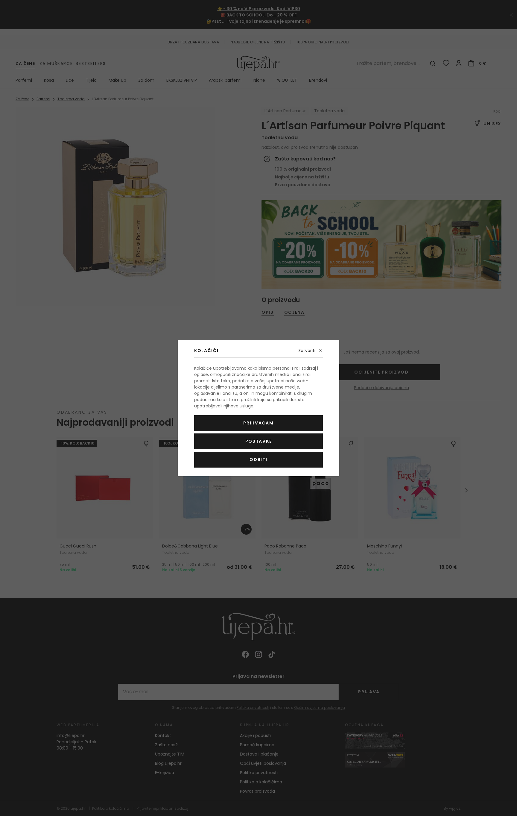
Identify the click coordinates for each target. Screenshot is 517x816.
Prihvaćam (258, 423)
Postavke (258, 441)
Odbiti (258, 459)
